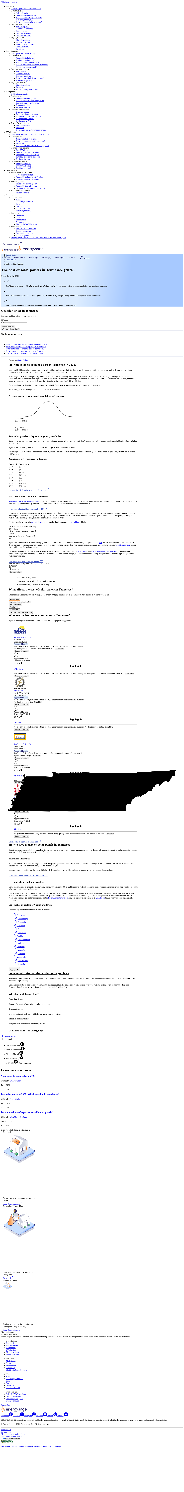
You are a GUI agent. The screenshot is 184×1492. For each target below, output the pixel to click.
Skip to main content (9, 2)
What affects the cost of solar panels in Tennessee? (26, 346)
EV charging (46, 257)
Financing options (23, 40)
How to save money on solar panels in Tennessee (25, 351)
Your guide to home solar (26, 15)
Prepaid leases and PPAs (25, 44)
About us (72, 257)
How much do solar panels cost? (29, 17)
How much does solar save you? (29, 22)
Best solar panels (22, 26)
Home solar (6, 257)
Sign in (86, 258)
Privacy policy (6, 1432)
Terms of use (6, 1430)
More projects (60, 257)
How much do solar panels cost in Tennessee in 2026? (27, 344)
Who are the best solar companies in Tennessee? (25, 349)
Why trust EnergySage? (10, 329)
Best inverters (21, 31)
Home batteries (19, 257)
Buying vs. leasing (23, 42)
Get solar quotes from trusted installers (26, 8)
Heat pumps (33, 257)
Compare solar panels (24, 29)
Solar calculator (22, 13)
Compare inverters (23, 33)
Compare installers (23, 35)
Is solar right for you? (24, 20)
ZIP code (5, 320)
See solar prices (8, 326)
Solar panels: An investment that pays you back (24, 353)
